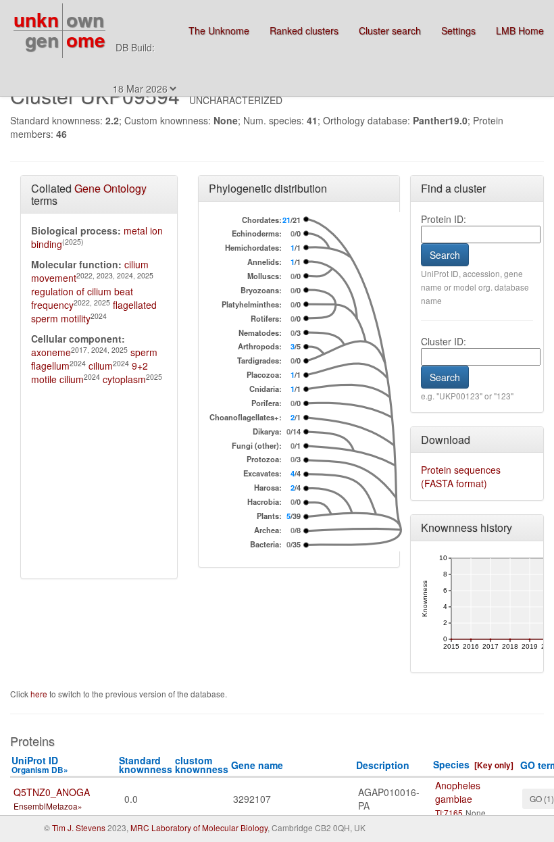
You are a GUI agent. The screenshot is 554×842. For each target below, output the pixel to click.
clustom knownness (201, 764)
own (85, 19)
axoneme (51, 352)
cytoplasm (124, 379)
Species (451, 764)
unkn (36, 19)
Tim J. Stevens (78, 827)
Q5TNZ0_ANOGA (52, 792)
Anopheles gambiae (457, 792)
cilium (101, 365)
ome (85, 39)
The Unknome (218, 30)
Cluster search (390, 30)
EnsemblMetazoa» (48, 806)
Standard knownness (145, 764)
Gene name (257, 765)
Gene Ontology (110, 188)
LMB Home (520, 30)
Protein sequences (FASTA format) (461, 476)
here (39, 693)
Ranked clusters (304, 30)
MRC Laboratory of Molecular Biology (199, 827)
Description (382, 765)
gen (42, 39)
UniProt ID (39, 764)
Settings (458, 30)
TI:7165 (449, 812)
